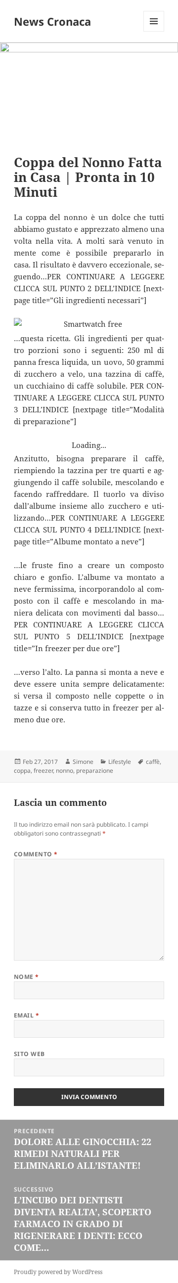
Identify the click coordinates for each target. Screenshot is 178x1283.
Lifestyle (119, 761)
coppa (22, 770)
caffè (153, 761)
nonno (64, 770)
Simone (83, 761)
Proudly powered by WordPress (58, 1272)
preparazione (94, 770)
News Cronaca (52, 21)
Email (26, 1015)
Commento (36, 854)
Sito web (29, 1054)
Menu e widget (154, 31)
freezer (43, 770)
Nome (26, 977)
